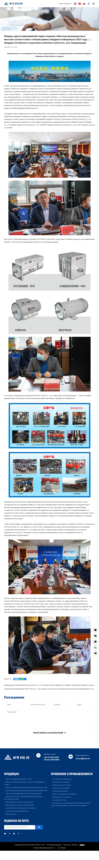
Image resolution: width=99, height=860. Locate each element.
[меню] (93, 3)
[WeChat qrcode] (95, 636)
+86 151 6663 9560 (51, 757)
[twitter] (9, 833)
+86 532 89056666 (51, 760)
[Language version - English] (75, 4)
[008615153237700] (95, 641)
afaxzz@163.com (83, 759)
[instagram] (14, 833)
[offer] (95, 630)
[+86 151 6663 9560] (95, 647)
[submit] (39, 827)
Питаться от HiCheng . (70, 845)
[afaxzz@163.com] (95, 653)
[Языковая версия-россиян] (84, 4)
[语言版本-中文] (79, 4)
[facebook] (18, 833)
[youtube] (5, 833)
